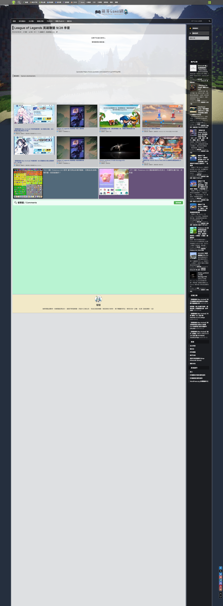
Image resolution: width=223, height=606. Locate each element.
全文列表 (193, 345)
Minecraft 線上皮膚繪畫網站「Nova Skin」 (202, 67)
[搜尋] (209, 21)
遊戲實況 (203, 102)
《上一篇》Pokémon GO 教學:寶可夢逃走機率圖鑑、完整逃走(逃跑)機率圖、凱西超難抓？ (70, 171)
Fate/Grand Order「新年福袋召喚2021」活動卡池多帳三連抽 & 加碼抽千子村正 (199, 110)
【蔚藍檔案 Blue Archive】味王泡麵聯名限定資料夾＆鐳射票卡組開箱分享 (199, 301)
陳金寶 (198, 247)
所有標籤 (193, 352)
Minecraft (203, 80)
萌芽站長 (199, 79)
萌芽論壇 (178, 202)
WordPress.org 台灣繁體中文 (199, 381)
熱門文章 (193, 355)
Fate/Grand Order (203, 127)
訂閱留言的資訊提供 (196, 378)
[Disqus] (98, 227)
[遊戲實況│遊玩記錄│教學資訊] (111, 14)
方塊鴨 (198, 100)
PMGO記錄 (201, 250)
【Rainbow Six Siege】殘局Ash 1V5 (203, 87)
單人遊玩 (198, 269)
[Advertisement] (98, 57)
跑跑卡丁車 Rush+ (197, 178)
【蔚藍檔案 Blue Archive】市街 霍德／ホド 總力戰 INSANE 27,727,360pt (199, 315)
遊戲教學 (203, 151)
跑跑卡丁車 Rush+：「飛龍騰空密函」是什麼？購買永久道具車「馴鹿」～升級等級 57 (199, 185)
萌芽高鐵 (203, 269)
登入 (191, 371)
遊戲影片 (42, 32)
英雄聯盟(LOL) (50, 32)
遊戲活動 (195, 127)
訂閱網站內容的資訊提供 (197, 375)
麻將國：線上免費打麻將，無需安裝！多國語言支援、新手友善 (199, 308)
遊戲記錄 (203, 125)
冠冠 (25, 32)
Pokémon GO (193, 250)
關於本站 (193, 363)
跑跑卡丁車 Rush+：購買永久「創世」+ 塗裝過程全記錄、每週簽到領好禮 (199, 208)
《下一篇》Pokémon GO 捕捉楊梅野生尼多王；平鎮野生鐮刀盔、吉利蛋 (155, 171)
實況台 (192, 349)
